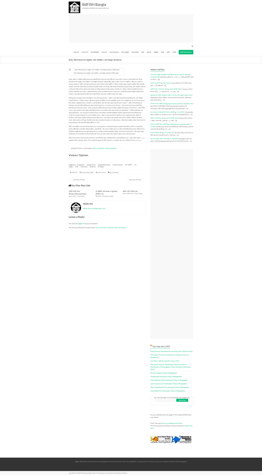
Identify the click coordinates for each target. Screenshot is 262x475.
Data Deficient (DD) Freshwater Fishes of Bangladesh (169, 380)
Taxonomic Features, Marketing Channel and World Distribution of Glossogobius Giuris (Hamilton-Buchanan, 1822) (170, 366)
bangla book (91, 165)
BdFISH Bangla (94, 4)
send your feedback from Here (171, 423)
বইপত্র (104, 172)
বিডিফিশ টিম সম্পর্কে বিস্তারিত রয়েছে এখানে (94, 209)
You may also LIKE (161, 346)
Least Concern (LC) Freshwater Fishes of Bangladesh (168, 384)
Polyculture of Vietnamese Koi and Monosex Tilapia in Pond (171, 351)
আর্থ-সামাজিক (128, 165)
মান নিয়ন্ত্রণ (101, 167)
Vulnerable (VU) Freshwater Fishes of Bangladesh (167, 391)
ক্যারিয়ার (156, 52)
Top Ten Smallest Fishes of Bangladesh (163, 373)
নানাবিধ (174, 52)
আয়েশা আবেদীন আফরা (128, 193)
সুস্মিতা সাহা (189, 104)
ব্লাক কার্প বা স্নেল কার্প (136, 180)
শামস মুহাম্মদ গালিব (155, 77)
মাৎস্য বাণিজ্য (135, 52)
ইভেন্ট (142, 52)
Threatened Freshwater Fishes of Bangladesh (166, 376)
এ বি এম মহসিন (180, 112)
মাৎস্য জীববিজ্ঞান (95, 52)
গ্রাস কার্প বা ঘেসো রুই (78, 180)
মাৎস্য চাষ (104, 52)
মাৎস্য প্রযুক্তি (125, 52)
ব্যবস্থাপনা (92, 167)
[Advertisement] (132, 28)
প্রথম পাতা (76, 52)
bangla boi (80, 165)
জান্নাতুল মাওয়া (187, 95)
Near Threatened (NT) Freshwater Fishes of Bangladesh (169, 387)
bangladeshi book (104, 165)
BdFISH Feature (186, 52)
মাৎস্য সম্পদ (85, 52)
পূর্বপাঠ (162, 52)
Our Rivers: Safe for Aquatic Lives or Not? (164, 361)
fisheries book (118, 165)
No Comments (114, 172)
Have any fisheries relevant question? (105, 148)
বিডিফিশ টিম (74, 172)
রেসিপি (168, 52)
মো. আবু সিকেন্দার (174, 139)
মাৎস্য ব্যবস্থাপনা (114, 52)
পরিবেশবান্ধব (84, 167)
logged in (81, 223)
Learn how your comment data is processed (111, 227)
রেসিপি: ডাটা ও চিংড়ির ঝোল (130, 191)
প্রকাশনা (149, 52)
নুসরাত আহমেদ (72, 196)
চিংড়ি (76, 167)
